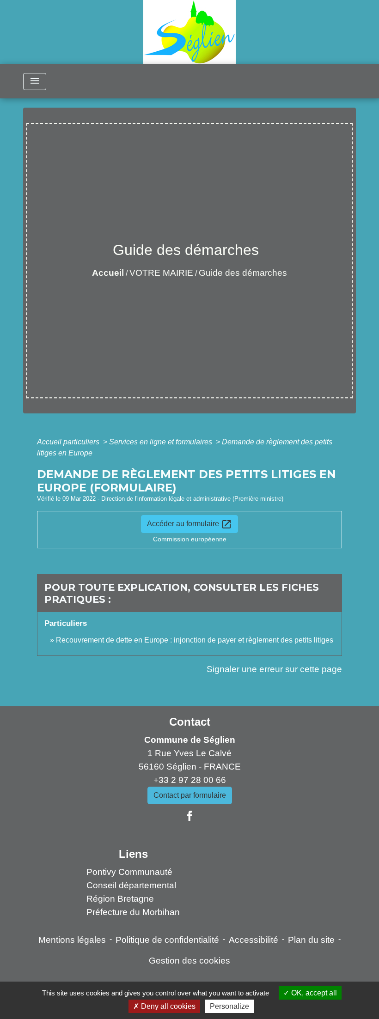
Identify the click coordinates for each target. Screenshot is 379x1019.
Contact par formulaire (189, 795)
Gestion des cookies (189, 960)
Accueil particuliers (69, 442)
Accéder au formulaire (189, 524)
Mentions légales (72, 940)
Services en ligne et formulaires (161, 442)
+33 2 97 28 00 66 (189, 780)
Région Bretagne (120, 899)
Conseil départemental (131, 885)
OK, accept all (313, 993)
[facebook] (189, 816)
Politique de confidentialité (167, 940)
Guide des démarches (243, 273)
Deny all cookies (167, 1006)
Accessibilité (253, 940)
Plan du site (311, 940)
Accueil (108, 273)
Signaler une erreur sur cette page (274, 669)
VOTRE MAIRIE (161, 273)
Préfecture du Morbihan (133, 912)
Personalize (229, 1006)
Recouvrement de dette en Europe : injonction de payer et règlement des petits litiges (194, 640)
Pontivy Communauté (129, 872)
